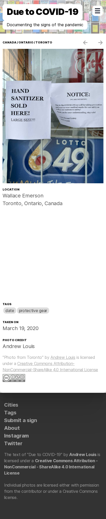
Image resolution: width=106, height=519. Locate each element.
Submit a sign (20, 420)
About (12, 428)
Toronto (44, 42)
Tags (7, 304)
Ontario (26, 42)
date (9, 310)
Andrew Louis (19, 346)
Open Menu (97, 10)
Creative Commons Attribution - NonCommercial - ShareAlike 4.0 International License (51, 467)
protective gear (33, 310)
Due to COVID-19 (42, 11)
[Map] (53, 255)
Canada (9, 42)
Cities (11, 405)
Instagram (16, 436)
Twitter (13, 443)
